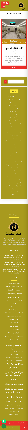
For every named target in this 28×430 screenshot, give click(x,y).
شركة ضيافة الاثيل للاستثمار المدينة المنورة (13, 171)
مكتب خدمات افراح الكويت (14, 195)
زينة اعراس (7, 162)
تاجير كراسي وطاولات (14, 150)
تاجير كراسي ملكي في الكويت (14, 147)
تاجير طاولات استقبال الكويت (13, 126)
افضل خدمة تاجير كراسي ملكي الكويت (13, 99)
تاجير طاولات (19, 123)
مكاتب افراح (19, 183)
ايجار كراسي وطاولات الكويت (13, 105)
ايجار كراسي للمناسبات (17, 108)
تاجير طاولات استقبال (10, 123)
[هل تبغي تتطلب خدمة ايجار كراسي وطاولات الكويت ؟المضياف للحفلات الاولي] (21, 5)
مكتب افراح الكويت (13, 189)
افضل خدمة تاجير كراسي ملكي (14, 96)
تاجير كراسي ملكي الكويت (14, 144)
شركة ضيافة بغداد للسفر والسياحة (14, 177)
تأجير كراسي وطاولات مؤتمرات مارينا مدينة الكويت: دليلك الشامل (14, 263)
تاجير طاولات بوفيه (13, 129)
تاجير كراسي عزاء (19, 141)
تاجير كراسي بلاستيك (14, 138)
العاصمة (17, 102)
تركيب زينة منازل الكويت (17, 162)
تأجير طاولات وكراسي (14, 114)
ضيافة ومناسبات (18, 180)
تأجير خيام (8, 108)
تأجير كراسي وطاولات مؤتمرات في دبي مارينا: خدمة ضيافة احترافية (14, 270)
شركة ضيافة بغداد (13, 174)
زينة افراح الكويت (19, 165)
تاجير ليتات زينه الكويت (10, 159)
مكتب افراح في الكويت (13, 192)
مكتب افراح (8, 186)
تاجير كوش (20, 159)
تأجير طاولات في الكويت (14, 111)
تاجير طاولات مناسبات (18, 132)
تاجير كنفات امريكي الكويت (14, 156)
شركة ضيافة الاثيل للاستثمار (14, 168)
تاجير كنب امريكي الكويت (14, 153)
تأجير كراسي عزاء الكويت (14, 117)
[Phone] (4, 421)
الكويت (10, 102)
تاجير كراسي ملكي (8, 141)
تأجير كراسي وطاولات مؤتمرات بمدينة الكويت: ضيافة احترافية (14, 256)
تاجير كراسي (8, 132)
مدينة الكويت (9, 180)
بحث (5, 81)
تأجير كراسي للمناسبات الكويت (14, 120)
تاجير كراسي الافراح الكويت (14, 135)
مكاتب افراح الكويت (10, 183)
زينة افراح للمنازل (8, 165)
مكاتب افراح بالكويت (18, 186)
